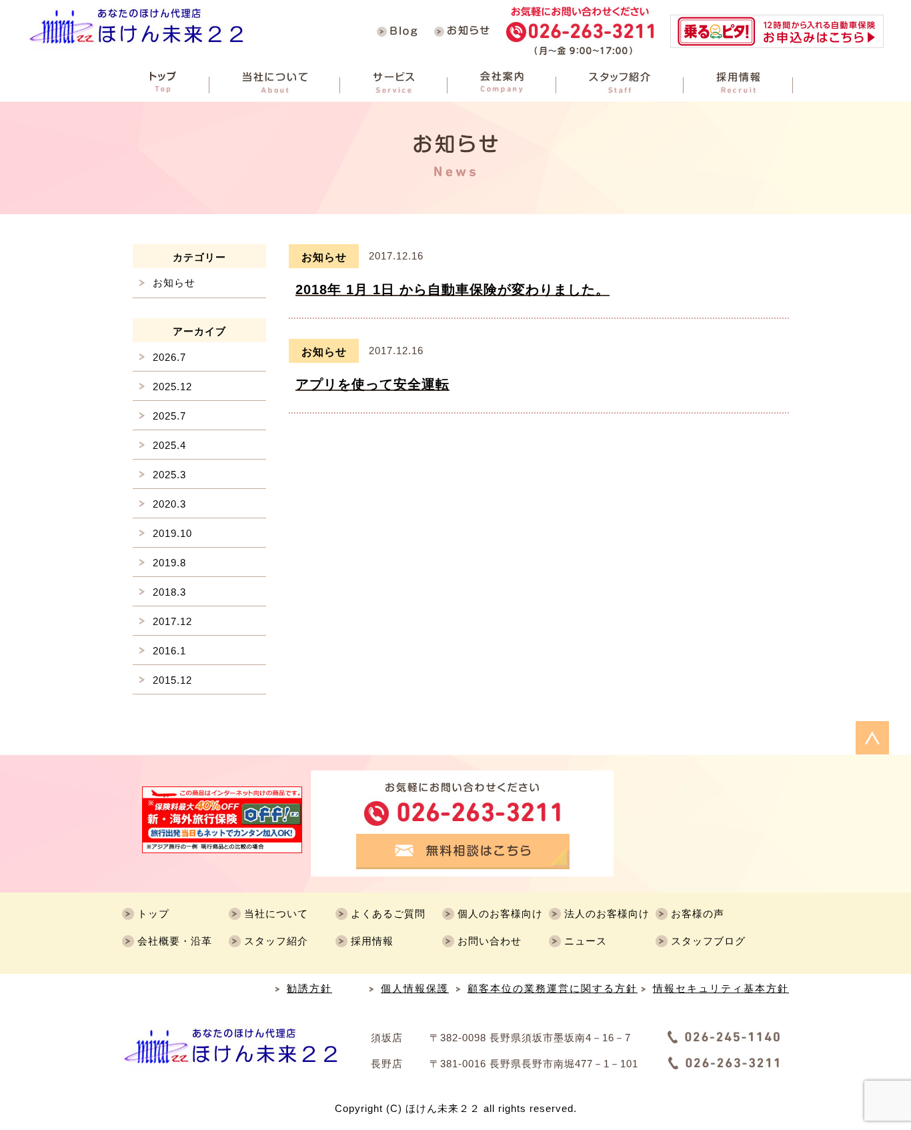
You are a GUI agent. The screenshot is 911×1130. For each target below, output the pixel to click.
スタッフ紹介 (276, 941)
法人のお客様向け (607, 913)
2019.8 (169, 562)
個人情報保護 (415, 988)
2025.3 (169, 474)
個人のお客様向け (500, 913)
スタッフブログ (708, 941)
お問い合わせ (490, 941)
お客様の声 (697, 913)
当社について (276, 913)
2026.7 (169, 357)
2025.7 (169, 416)
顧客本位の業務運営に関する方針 (553, 988)
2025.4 (169, 445)
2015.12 (172, 680)
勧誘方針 (309, 988)
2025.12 (172, 386)
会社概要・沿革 (174, 941)
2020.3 (169, 504)
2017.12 (172, 621)
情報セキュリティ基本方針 (721, 988)
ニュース (585, 941)
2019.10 (172, 533)
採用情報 (372, 941)
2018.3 (169, 592)
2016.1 (169, 650)
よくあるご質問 (388, 913)
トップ (153, 913)
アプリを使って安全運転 (372, 384)
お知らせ (324, 257)
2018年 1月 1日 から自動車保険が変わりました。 (452, 289)
